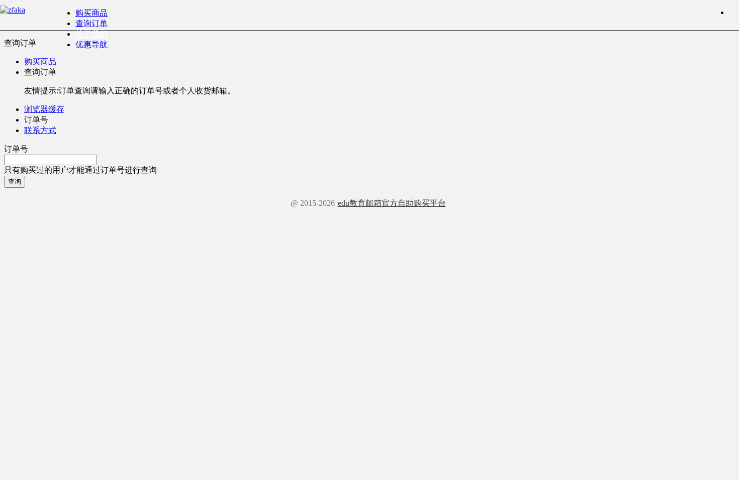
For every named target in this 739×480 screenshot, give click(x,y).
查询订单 (91, 23)
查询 (14, 181)
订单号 (16, 149)
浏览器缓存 (44, 109)
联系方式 (40, 130)
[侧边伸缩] (734, 12)
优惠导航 (91, 44)
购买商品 (91, 13)
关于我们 (91, 34)
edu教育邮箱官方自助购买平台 (392, 203)
